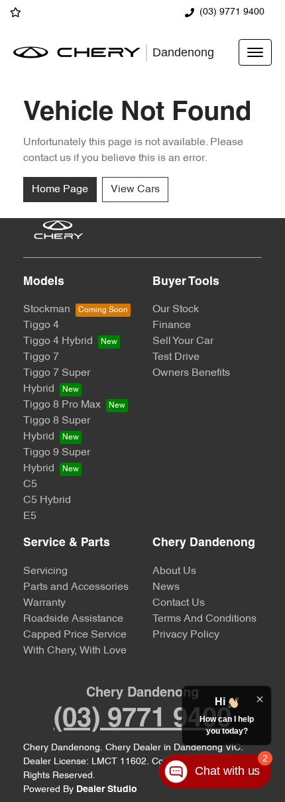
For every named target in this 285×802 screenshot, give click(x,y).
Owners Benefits (191, 373)
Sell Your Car (182, 341)
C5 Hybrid (47, 500)
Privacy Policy (185, 635)
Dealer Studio (106, 789)
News (166, 587)
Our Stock (175, 309)
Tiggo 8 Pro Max (62, 405)
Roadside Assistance (73, 619)
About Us (174, 571)
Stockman (46, 309)
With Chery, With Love (75, 651)
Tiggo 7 (41, 357)
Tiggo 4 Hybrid (58, 341)
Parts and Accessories (76, 587)
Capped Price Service (75, 635)
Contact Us (178, 603)
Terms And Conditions (204, 619)
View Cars (135, 189)
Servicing (45, 571)
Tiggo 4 (41, 325)
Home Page (60, 189)
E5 (29, 516)
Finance (171, 325)
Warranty (44, 603)
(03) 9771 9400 (232, 12)
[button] (255, 52)
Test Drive (176, 357)
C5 (30, 484)
